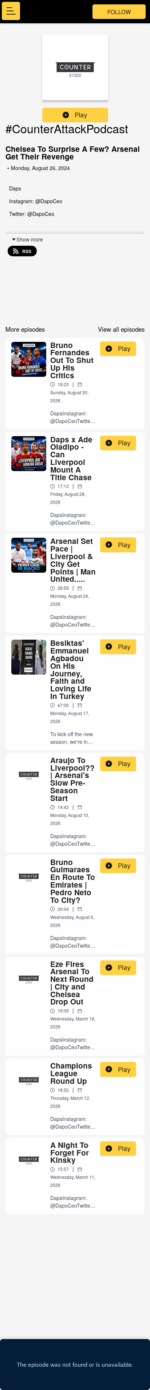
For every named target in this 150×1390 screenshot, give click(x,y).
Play (81, 115)
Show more (29, 239)
